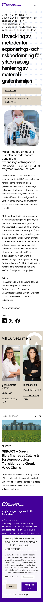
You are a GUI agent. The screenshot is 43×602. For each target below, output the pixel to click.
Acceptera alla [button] (29, 586)
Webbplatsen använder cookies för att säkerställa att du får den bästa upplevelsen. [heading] (21, 544)
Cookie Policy (28, 577)
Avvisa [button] (11, 587)
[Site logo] (11, 4)
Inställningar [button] (21, 595)
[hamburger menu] (39, 5)
